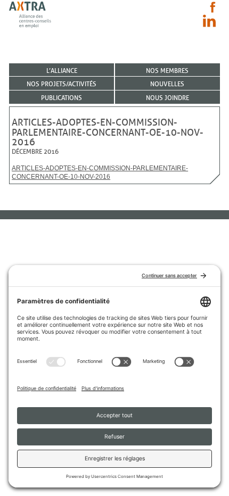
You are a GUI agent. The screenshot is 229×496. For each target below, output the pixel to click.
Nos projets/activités (61, 84)
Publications (61, 98)
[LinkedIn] (209, 20)
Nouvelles (167, 84)
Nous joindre (167, 98)
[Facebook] (213, 7)
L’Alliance (61, 71)
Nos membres (167, 71)
